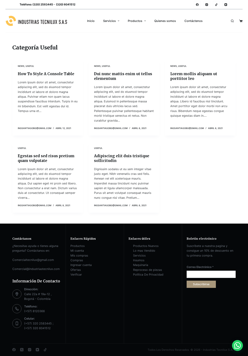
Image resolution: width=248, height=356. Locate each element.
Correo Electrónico (200, 267)
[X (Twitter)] (21, 349)
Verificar (76, 274)
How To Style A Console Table (46, 74)
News (21, 66)
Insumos (138, 260)
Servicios (109, 21)
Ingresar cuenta (81, 265)
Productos (135, 21)
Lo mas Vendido (144, 250)
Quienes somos (165, 21)
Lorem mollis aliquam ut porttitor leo (193, 76)
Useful (30, 66)
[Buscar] (232, 21)
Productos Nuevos (145, 246)
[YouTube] (225, 4)
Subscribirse (201, 284)
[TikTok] (216, 4)
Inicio (91, 21)
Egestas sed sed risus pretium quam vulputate (46, 158)
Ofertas (75, 270)
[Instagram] (206, 4)
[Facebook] (197, 4)
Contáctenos (193, 21)
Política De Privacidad (148, 274)
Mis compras (79, 255)
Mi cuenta (77, 250)
